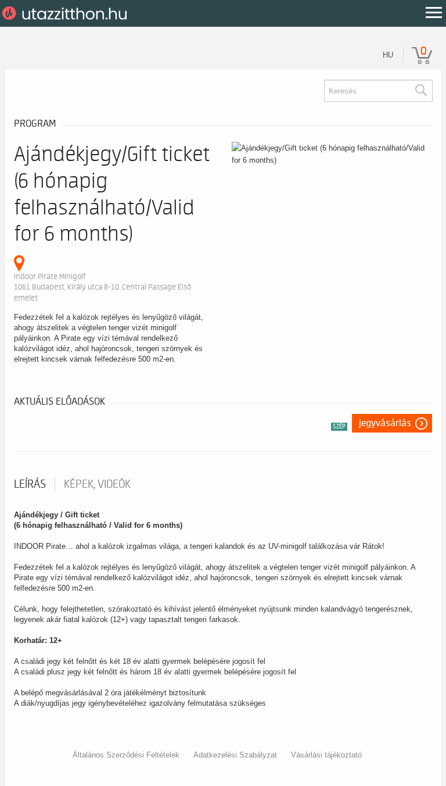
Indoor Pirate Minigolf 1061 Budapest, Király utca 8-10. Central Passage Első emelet (102, 287)
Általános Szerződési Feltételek (126, 755)
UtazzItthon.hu (66, 13)
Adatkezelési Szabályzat (235, 755)
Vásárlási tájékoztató (326, 755)
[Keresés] (420, 91)
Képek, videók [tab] (97, 484)
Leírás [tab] (30, 484)
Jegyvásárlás (385, 423)
